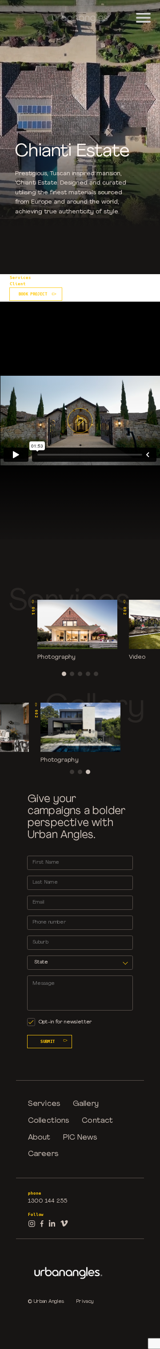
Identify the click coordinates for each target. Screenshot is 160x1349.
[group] (77, 630)
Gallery (86, 1104)
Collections (48, 1121)
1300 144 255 (47, 1201)
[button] (64, 674)
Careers (43, 1154)
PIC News (80, 1137)
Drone (87, 277)
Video (70, 277)
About (39, 1137)
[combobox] (80, 963)
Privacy (85, 1301)
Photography (46, 277)
